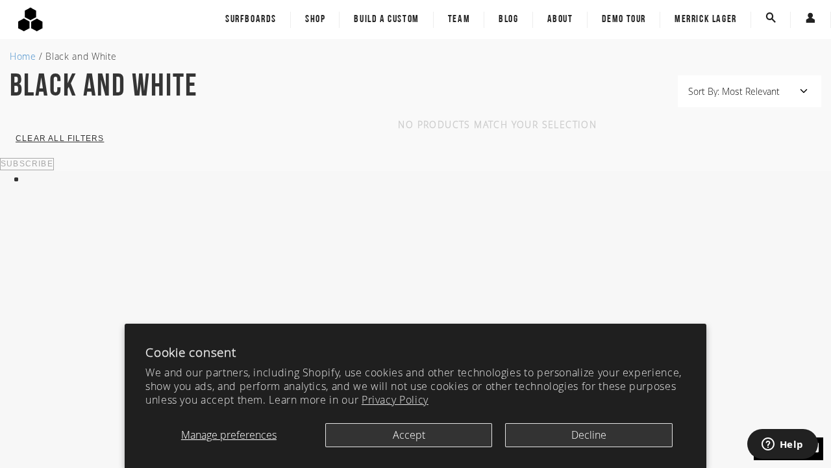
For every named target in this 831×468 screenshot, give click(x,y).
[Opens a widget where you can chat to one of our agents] (782, 445)
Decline (588, 435)
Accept (409, 435)
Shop (315, 19)
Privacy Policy (395, 400)
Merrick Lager (706, 19)
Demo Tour (624, 19)
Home (23, 56)
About (560, 19)
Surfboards (251, 19)
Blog (508, 19)
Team (459, 19)
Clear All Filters (60, 138)
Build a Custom (386, 19)
